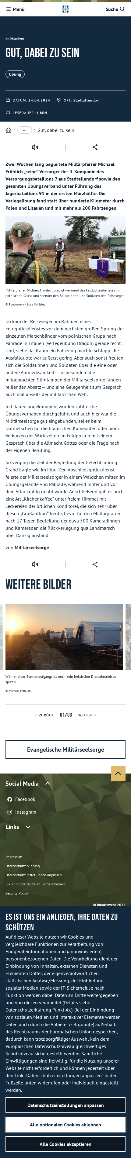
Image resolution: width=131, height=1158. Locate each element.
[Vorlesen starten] (34, 147)
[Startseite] (8, 130)
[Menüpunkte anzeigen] (24, 130)
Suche (112, 9)
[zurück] (7, 654)
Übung (15, 74)
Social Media (22, 784)
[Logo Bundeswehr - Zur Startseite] (65, 9)
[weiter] (123, 654)
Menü (19, 9)
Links (12, 827)
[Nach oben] (118, 773)
